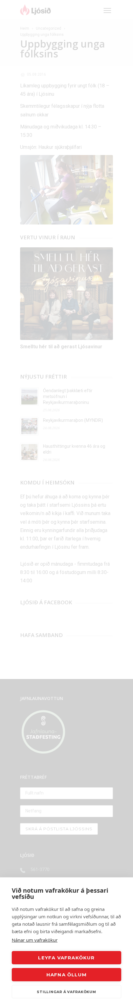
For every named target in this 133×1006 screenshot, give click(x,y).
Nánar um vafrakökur (35, 940)
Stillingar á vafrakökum (66, 992)
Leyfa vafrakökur (66, 958)
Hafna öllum (66, 975)
